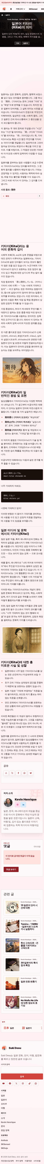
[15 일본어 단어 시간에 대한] (12, 907)
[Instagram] (22, 1083)
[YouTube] (3, 1083)
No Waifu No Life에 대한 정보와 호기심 (29, 1003)
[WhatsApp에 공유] (24, 773)
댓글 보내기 (11, 869)
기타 (17, 43)
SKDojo (4, 1148)
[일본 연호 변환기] (12, 983)
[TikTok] (29, 1083)
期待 (13, 189)
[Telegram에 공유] (30, 773)
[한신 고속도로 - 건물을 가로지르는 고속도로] (12, 945)
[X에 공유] (12, 773)
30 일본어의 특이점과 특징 (29, 964)
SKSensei (33, 9)
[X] (16, 1083)
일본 (3, 1095)
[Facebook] (9, 1083)
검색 (22, 1076)
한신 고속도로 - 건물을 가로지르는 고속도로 (29, 945)
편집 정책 (5, 1130)
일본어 (8, 15)
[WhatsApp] (35, 1083)
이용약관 (28, 1161)
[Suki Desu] (4, 9)
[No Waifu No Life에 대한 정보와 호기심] (12, 1002)
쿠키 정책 (19, 1161)
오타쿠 (4, 1104)
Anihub (4, 1140)
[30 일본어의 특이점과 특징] (12, 964)
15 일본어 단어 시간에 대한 (29, 906)
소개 (3, 1118)
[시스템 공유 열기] (6, 773)
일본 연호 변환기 (29, 981)
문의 (3, 1126)
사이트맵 (37, 1161)
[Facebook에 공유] (18, 773)
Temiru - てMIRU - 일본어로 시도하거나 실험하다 (29, 926)
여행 (3, 1108)
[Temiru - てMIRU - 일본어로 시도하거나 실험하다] (12, 926)
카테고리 (19, 9)
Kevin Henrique (12, 19)
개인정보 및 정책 (7, 1161)
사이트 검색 (5, 1064)
